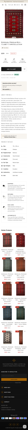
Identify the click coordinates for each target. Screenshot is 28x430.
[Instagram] (14, 424)
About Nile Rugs (9, 397)
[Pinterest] (17, 424)
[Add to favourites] (24, 69)
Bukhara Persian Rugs (9, 137)
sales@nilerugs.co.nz (6, 407)
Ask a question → (7, 89)
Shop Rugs (7, 392)
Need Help (7, 387)
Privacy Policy (18, 382)
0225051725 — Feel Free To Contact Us (15, 1)
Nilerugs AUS (14, 415)
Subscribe (14, 379)
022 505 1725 (4, 405)
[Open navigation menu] (2, 4)
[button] (14, 1)
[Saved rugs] (22, 4)
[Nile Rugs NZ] (14, 4)
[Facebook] (10, 424)
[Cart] (25, 4)
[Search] (5, 4)
